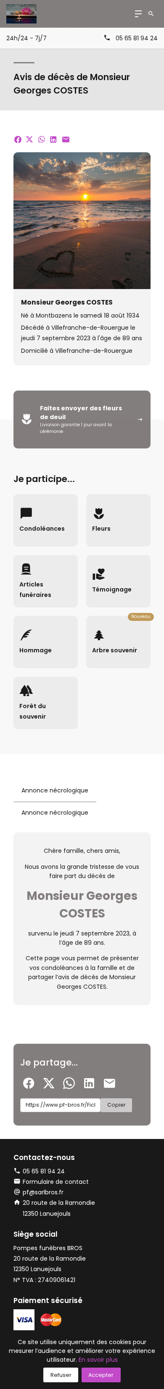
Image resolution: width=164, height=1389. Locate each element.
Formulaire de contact (56, 1182)
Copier (116, 1104)
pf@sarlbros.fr (43, 1192)
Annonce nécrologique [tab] (54, 790)
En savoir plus (98, 1359)
